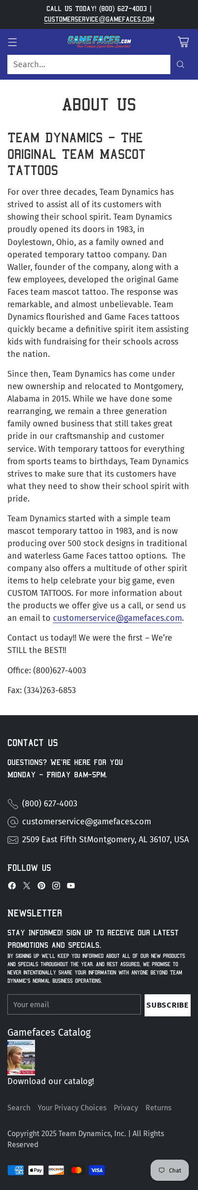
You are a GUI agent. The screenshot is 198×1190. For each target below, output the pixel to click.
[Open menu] (12, 41)
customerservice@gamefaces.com (99, 19)
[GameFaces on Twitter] (26, 887)
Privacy (126, 1107)
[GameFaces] (99, 42)
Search (18, 1107)
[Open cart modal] (183, 41)
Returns (158, 1107)
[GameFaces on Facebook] (11, 887)
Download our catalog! (50, 1081)
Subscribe (167, 1004)
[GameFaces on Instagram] (56, 887)
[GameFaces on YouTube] (70, 887)
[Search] (180, 64)
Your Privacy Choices (72, 1107)
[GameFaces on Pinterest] (41, 887)
